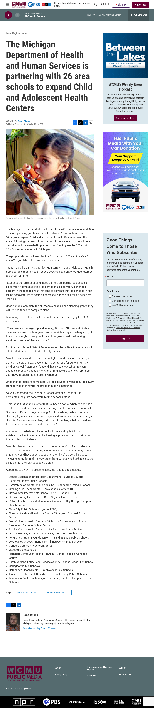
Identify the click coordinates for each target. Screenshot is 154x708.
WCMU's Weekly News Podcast (125, 86)
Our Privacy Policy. (120, 330)
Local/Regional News (16, 33)
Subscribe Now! (125, 118)
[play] (8, 15)
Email (109, 276)
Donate (141, 4)
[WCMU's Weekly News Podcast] (125, 55)
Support (122, 668)
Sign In (104, 4)
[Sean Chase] (13, 622)
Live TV (122, 4)
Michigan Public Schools (56, 593)
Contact (58, 668)
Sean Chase (24, 121)
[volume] (17, 15)
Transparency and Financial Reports (99, 668)
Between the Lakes (122, 296)
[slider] (22, 15)
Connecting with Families (125, 300)
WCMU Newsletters (122, 305)
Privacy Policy (61, 674)
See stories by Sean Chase (39, 628)
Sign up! (125, 338)
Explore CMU (125, 674)
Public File (91, 676)
